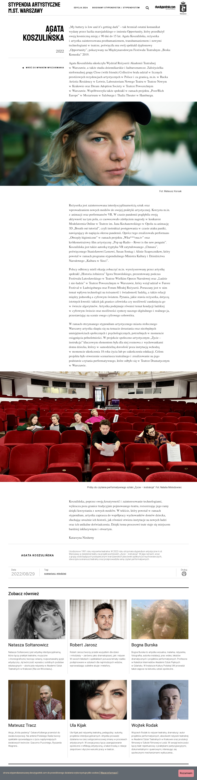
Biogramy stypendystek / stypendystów (116, 8)
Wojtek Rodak (144, 725)
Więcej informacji (109, 773)
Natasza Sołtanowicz (28, 645)
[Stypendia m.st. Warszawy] (183, 8)
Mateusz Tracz (22, 725)
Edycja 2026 (81, 8)
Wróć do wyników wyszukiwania (45, 68)
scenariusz (50, 573)
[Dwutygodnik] (165, 8)
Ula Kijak (78, 725)
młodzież (61, 573)
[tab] (147, 8)
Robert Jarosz (83, 645)
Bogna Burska (144, 645)
